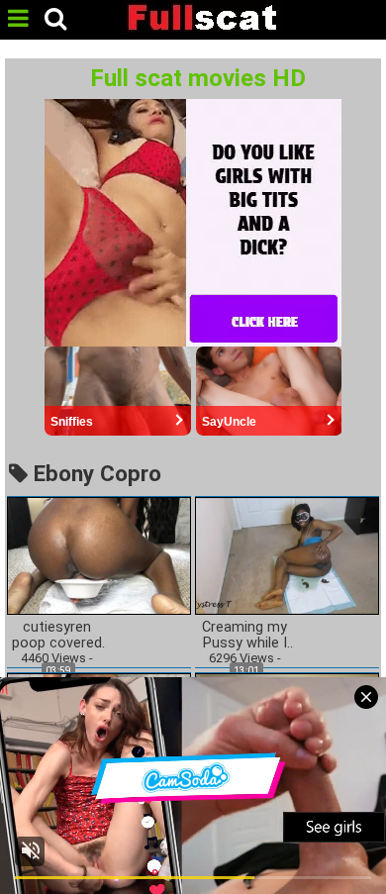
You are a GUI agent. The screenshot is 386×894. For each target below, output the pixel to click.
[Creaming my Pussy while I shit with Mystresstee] (287, 555)
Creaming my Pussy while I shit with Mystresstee (244, 635)
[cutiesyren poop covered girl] (99, 555)
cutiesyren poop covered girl (57, 635)
